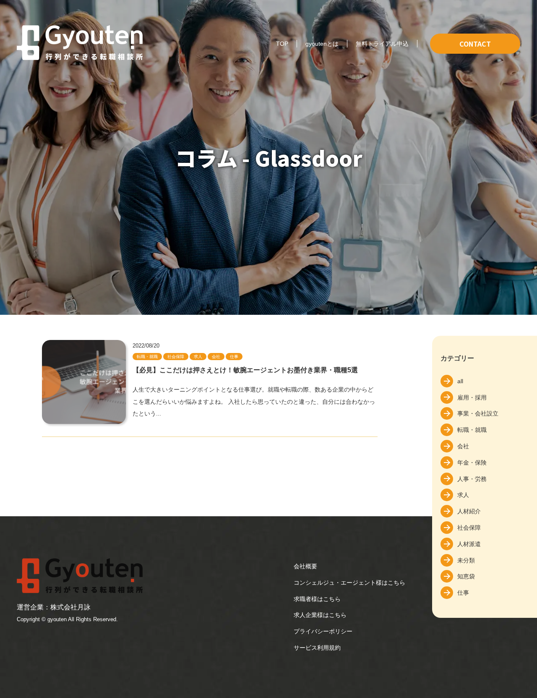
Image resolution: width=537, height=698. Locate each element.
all (460, 381)
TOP (282, 43)
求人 (463, 494)
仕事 (463, 592)
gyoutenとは (322, 43)
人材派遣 (469, 544)
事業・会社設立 (477, 413)
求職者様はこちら (317, 599)
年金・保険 (472, 462)
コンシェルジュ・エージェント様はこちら (349, 582)
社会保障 (469, 527)
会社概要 (305, 566)
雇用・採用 (472, 397)
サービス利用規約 (317, 647)
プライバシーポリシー (323, 631)
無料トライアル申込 (382, 43)
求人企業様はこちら (320, 615)
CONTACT (475, 44)
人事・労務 (472, 479)
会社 (463, 446)
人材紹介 (469, 511)
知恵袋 (466, 576)
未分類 (466, 560)
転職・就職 (472, 429)
